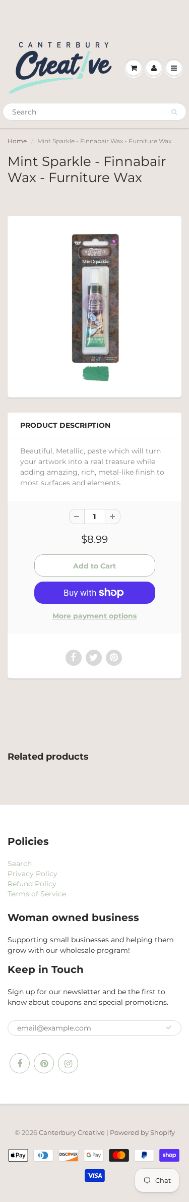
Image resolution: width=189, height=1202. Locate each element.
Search (20, 863)
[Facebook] (20, 1063)
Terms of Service (37, 893)
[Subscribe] (168, 1027)
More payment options (94, 615)
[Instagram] (68, 1063)
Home (17, 141)
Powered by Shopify (142, 1132)
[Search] (174, 112)
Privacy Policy (32, 873)
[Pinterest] (44, 1063)
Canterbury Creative (72, 1132)
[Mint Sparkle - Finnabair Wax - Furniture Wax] (94, 305)
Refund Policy (32, 883)
